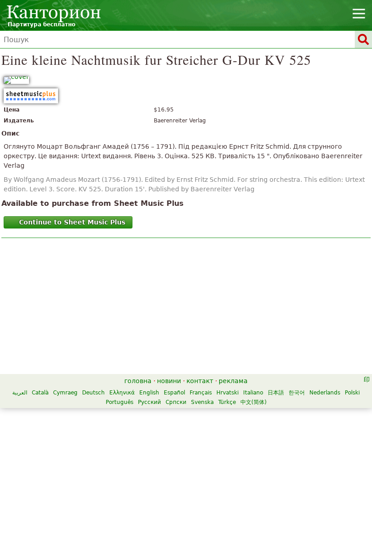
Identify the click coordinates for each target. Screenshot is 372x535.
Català (40, 392)
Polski (352, 392)
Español (174, 392)
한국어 (297, 392)
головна (138, 380)
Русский (149, 402)
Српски (176, 402)
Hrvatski (227, 392)
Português (119, 402)
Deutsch (93, 392)
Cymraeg (65, 392)
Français (201, 392)
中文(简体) (253, 402)
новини (169, 380)
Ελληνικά (122, 392)
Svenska (202, 402)
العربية (19, 392)
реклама (233, 380)
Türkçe (227, 402)
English (149, 392)
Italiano (253, 392)
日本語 (276, 392)
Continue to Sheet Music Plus (72, 222)
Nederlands (324, 392)
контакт (199, 380)
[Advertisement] (186, 308)
